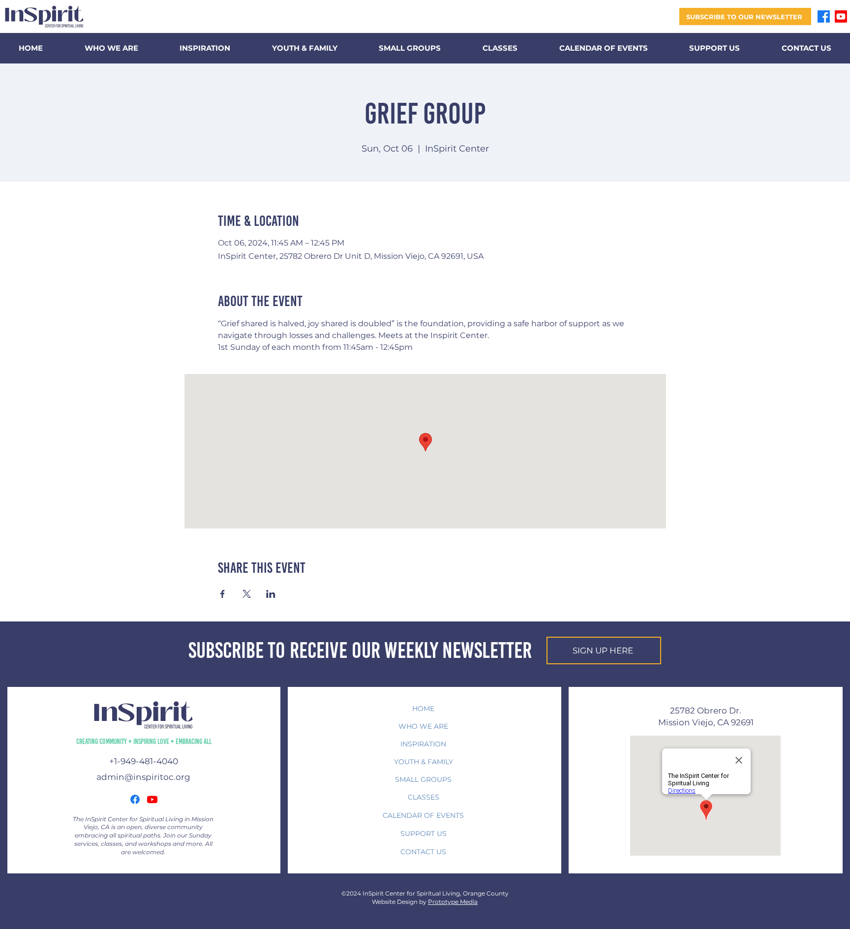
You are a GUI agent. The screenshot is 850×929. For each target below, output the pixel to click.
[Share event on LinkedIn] (270, 594)
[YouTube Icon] (152, 799)
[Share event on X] (246, 594)
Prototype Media (453, 901)
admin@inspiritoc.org (143, 777)
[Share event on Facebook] (222, 594)
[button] (745, 16)
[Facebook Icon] (135, 799)
